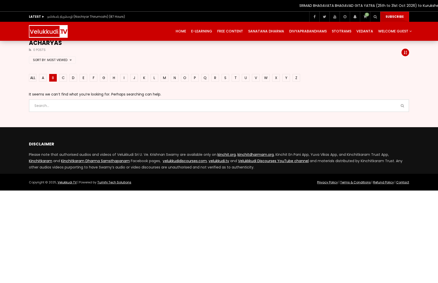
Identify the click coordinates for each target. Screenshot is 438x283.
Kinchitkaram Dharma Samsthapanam (95, 160)
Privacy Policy (327, 182)
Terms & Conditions (355, 182)
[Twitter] (324, 17)
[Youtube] (335, 17)
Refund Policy (383, 182)
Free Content (230, 31)
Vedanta (364, 31)
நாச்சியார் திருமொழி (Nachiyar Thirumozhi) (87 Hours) (86, 16)
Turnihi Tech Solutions (114, 182)
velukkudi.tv (219, 160)
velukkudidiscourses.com (185, 160)
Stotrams (341, 31)
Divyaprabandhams (308, 31)
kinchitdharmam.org (256, 154)
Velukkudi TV (67, 182)
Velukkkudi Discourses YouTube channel (273, 160)
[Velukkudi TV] (48, 31)
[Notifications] (355, 17)
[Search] (375, 17)
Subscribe (395, 16)
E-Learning (201, 31)
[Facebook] (314, 17)
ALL (32, 77)
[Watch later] (345, 17)
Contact (402, 182)
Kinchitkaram (40, 160)
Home (181, 31)
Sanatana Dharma (266, 31)
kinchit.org (226, 154)
